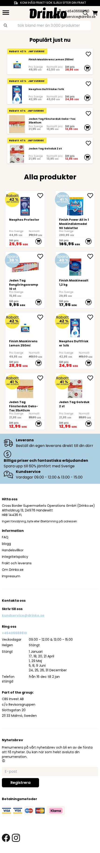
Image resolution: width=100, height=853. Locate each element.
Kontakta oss (14, 600)
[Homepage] (48, 12)
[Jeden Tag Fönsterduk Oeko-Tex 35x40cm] (17, 124)
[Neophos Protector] (25, 219)
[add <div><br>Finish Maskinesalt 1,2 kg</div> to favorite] (91, 256)
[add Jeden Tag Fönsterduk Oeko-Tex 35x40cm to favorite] (41, 378)
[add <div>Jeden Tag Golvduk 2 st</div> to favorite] (91, 378)
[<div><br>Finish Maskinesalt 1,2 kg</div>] (75, 279)
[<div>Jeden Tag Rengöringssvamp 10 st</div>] (25, 279)
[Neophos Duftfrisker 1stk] (17, 94)
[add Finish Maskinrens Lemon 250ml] (88, 54)
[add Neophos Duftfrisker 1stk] (88, 84)
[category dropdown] (5, 12)
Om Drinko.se (12, 569)
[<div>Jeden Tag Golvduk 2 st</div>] (17, 154)
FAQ (5, 537)
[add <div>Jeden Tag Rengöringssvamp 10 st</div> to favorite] (41, 256)
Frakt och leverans (17, 563)
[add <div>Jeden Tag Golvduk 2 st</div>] (88, 143)
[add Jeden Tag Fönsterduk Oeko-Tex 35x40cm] (88, 113)
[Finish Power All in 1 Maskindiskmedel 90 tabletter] (75, 219)
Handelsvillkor (12, 550)
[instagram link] (16, 838)
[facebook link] (6, 838)
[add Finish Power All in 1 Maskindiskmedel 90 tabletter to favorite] (91, 196)
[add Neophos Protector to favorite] (41, 196)
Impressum (11, 576)
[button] (3, 760)
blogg (6, 543)
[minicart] (95, 13)
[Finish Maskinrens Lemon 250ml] (17, 65)
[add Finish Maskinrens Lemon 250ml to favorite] (41, 317)
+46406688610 (14, 633)
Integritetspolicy (15, 556)
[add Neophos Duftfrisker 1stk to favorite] (91, 317)
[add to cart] (87, 68)
